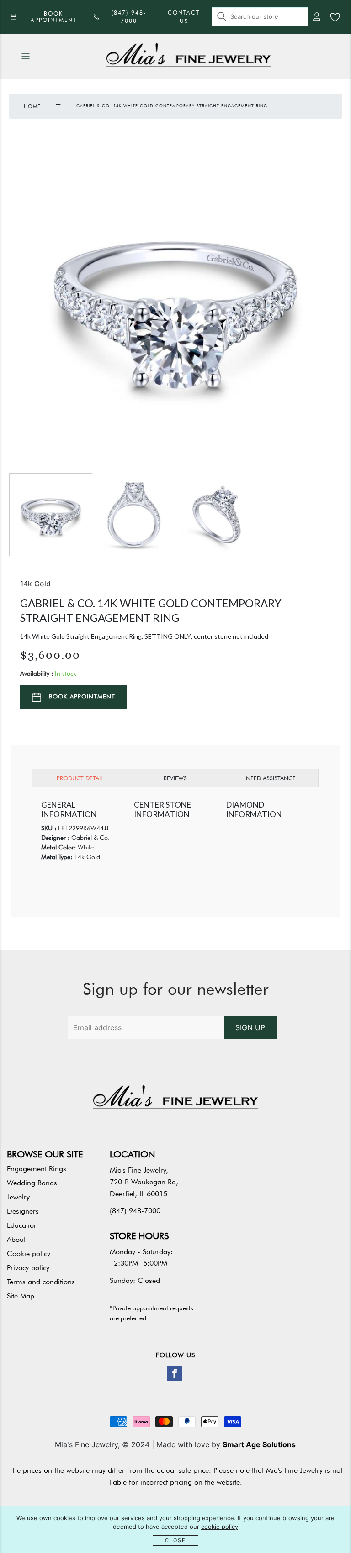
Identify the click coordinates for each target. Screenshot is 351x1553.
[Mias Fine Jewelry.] (188, 56)
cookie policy (219, 1526)
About (16, 1239)
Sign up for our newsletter (176, 988)
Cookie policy (28, 1253)
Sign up (250, 1027)
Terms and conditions (41, 1281)
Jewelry (18, 1197)
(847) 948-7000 (135, 1210)
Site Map (20, 1296)
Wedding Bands (32, 1182)
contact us (184, 16)
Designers (23, 1211)
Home (32, 106)
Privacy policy (28, 1267)
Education (22, 1225)
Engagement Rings (36, 1168)
